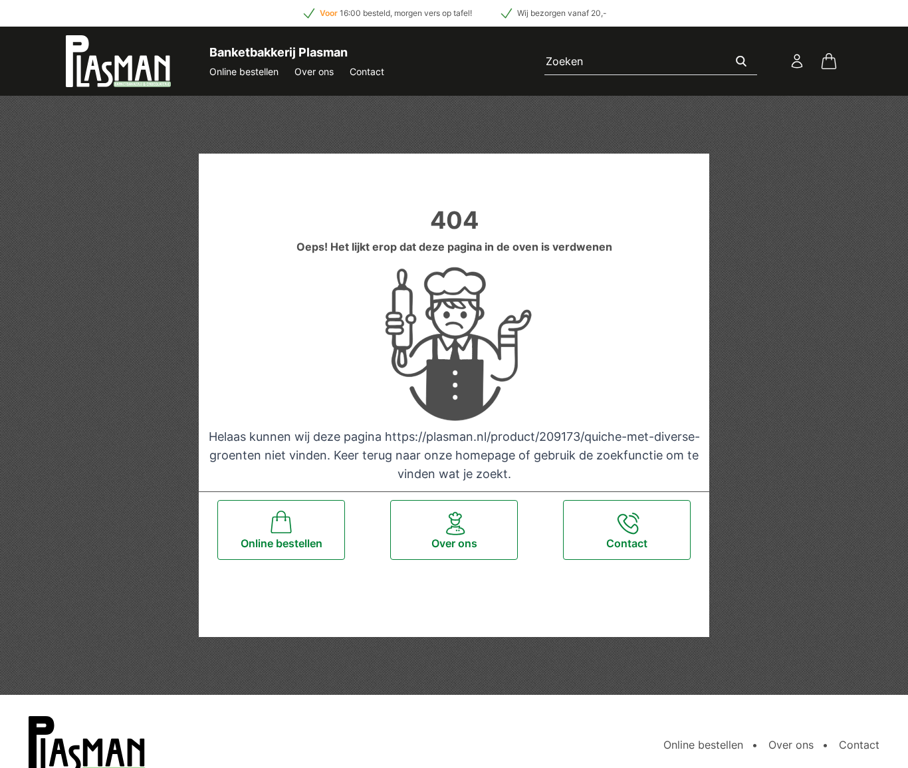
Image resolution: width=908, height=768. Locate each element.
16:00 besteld (365, 13)
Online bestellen (244, 71)
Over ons (314, 71)
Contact (367, 71)
